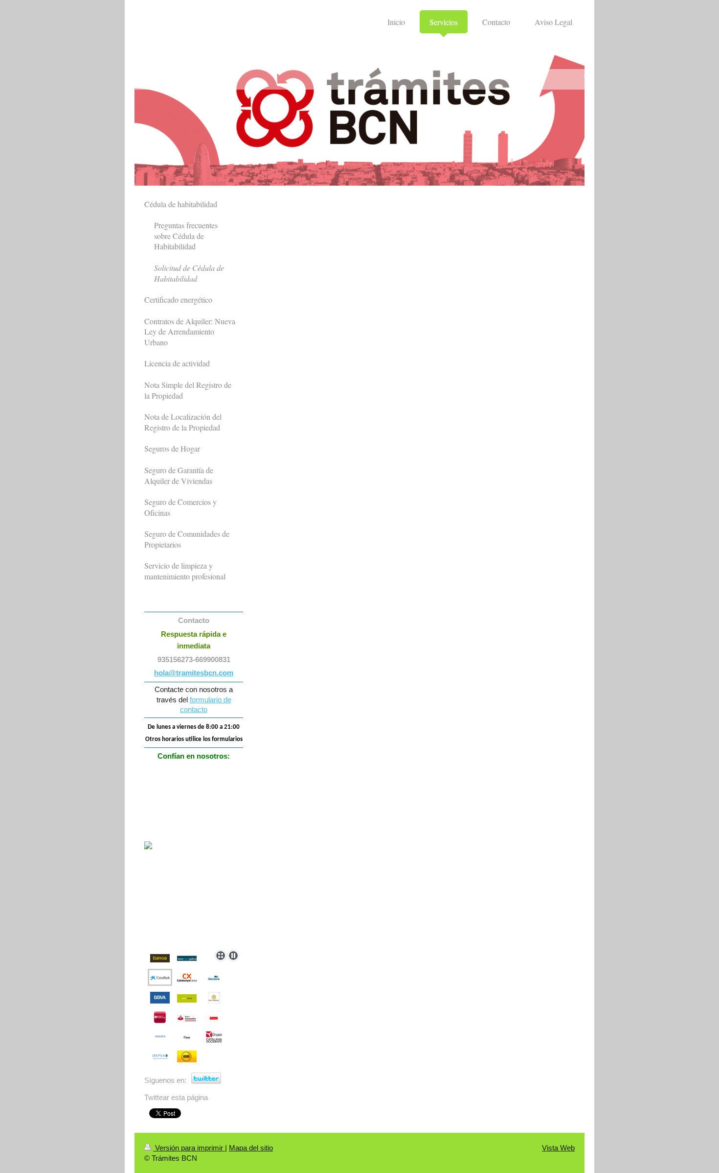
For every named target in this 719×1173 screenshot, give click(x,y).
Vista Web (558, 1148)
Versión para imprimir (189, 1148)
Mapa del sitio (251, 1148)
